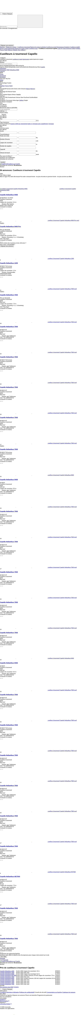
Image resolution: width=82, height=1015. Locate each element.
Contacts (16, 987)
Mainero (10, 50)
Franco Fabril (4, 50)
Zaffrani (23, 50)
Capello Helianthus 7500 (9, 295)
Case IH (59, 48)
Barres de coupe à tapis (22, 48)
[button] (41, 36)
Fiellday (78, 48)
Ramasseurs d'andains (63, 47)
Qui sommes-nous (5, 987)
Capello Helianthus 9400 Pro (10, 226)
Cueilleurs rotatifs (75, 47)
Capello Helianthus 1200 (9, 263)
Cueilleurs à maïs (51, 47)
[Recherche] (30, 21)
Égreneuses (11, 48)
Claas (64, 48)
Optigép (15, 50)
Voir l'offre (3, 956)
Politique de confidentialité (26, 992)
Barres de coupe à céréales (38, 47)
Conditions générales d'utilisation (9, 992)
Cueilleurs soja (33, 48)
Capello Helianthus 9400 (9, 195)
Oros (19, 50)
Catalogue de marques (68, 992)
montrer (3, 162)
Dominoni (69, 48)
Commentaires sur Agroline (54, 992)
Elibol (73, 48)
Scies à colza (4, 48)
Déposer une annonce (7, 246)
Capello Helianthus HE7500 (10, 876)
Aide (12, 987)
